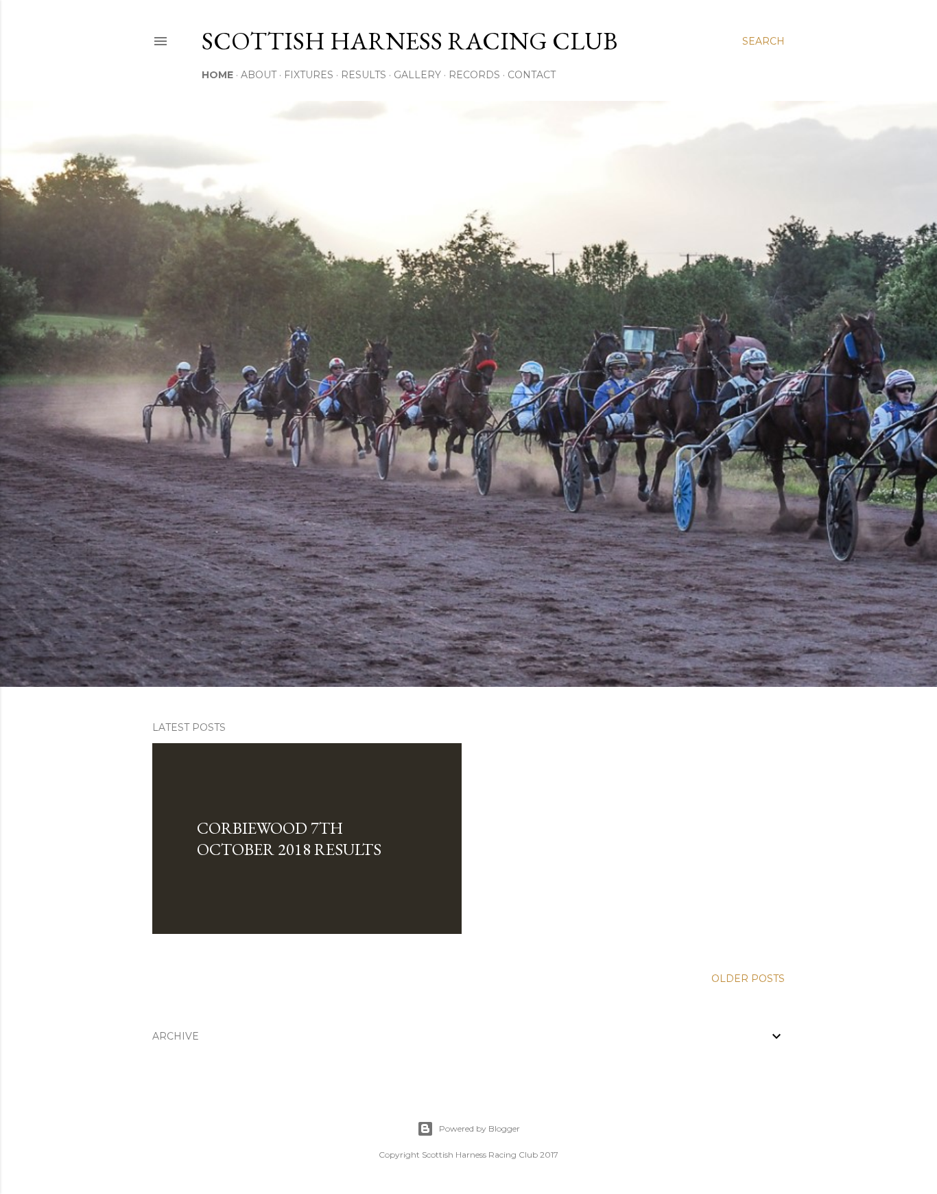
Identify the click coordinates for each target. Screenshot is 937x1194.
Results (363, 75)
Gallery (417, 75)
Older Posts (748, 978)
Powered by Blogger (479, 1128)
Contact (532, 75)
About (258, 75)
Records (474, 75)
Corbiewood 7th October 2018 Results (289, 838)
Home (217, 75)
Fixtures (308, 75)
